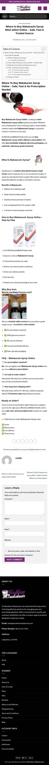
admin (34, 39)
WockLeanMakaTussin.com (16, 137)
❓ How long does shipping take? (21, 74)
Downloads (6, 740)
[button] (4, 8)
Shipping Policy (8, 709)
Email (7, 529)
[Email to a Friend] (26, 441)
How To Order (7, 687)
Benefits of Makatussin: (18, 60)
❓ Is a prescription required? (20, 70)
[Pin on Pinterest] (31, 441)
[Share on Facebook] (18, 441)
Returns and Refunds (10, 704)
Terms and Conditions (10, 713)
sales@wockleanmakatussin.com (20, 623)
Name (7, 519)
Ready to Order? (13, 77)
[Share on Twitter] (22, 441)
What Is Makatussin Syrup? (17, 58)
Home (4, 678)
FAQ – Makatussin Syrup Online (18, 68)
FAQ (3, 695)
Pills (3, 664)
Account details (8, 749)
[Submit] (44, 16)
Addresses (6, 744)
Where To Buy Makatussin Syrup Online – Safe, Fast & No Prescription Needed (25, 54)
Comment (9, 499)
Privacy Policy (7, 718)
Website (8, 540)
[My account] (39, 8)
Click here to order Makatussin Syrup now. (22, 419)
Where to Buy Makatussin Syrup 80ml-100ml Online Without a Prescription (37, 475)
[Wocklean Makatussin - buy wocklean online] (24, 8)
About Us (5, 682)
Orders (4, 735)
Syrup (4, 660)
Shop (4, 691)
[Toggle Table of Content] (42, 49)
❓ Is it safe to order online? (20, 72)
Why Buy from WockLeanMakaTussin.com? (22, 65)
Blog (3, 722)
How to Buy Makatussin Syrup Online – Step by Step (25, 63)
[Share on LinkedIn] (35, 441)
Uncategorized (24, 23)
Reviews (5, 700)
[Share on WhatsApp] (14, 441)
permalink (42, 449)
